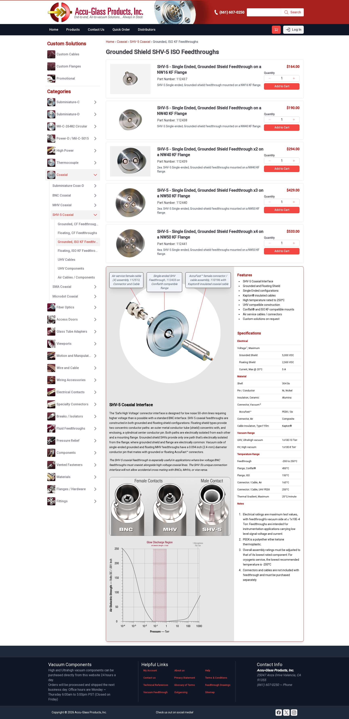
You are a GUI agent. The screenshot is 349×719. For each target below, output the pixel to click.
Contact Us (96, 30)
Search (295, 12)
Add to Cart (281, 86)
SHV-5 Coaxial (140, 42)
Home (53, 30)
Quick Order (121, 30)
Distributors (147, 30)
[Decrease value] (269, 78)
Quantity (269, 73)
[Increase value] (294, 78)
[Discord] (278, 712)
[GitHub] (294, 712)
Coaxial (122, 42)
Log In (296, 30)
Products (73, 30)
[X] (286, 712)
